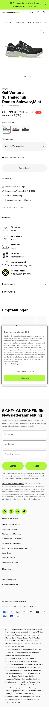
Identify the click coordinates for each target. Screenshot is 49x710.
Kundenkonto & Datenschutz (12, 539)
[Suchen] (32, 12)
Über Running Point (9, 580)
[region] (24, 355)
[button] (4, 12)
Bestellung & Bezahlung (11, 524)
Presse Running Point (10, 584)
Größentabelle (7, 178)
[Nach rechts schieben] (30, 77)
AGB (14, 607)
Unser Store (6, 553)
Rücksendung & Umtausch (12, 534)
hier (16, 359)
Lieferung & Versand (9, 529)
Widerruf (33, 607)
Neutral (38, 23)
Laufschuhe (19, 23)
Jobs (4, 575)
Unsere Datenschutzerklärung (13, 483)
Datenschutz (23, 607)
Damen (8, 23)
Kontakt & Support (8, 558)
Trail (29, 23)
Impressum (6, 607)
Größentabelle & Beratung (11, 543)
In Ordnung (24, 378)
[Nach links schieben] (19, 77)
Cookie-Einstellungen (10, 562)
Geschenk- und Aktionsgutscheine (14, 548)
